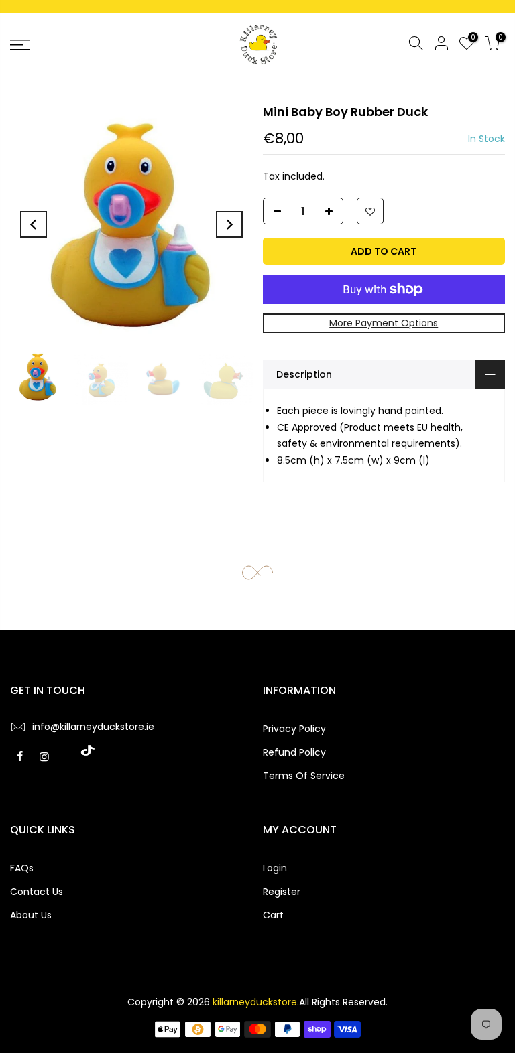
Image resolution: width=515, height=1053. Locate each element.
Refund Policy (294, 752)
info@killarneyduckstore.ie (93, 726)
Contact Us (36, 891)
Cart (273, 915)
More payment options (383, 323)
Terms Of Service (304, 775)
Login (275, 868)
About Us (31, 915)
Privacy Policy (294, 728)
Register (281, 891)
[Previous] (33, 224)
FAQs (22, 868)
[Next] (229, 224)
